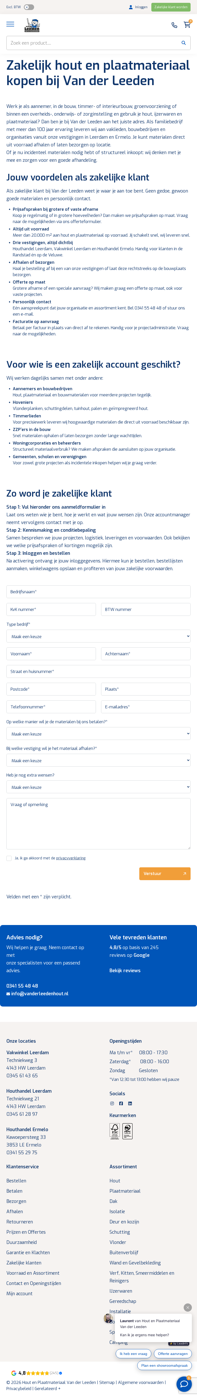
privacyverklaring (70, 858)
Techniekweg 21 (22, 1099)
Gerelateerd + (48, 1388)
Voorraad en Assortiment (33, 1273)
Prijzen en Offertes (26, 1232)
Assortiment (123, 1167)
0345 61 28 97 (21, 1114)
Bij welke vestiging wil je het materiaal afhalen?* (51, 748)
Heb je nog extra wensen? (30, 775)
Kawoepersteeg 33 (26, 1137)
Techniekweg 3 (21, 1060)
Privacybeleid (18, 1388)
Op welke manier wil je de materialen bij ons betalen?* (56, 722)
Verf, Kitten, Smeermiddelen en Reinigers (142, 1277)
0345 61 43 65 (22, 1076)
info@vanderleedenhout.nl (39, 994)
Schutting (120, 1232)
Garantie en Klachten (28, 1253)
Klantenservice (22, 1167)
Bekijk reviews (125, 971)
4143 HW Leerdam (25, 1068)
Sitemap (107, 1382)
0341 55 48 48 (22, 986)
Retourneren (19, 1222)
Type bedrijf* (18, 624)
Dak (113, 1201)
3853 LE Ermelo (23, 1145)
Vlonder (118, 1242)
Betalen (14, 1191)
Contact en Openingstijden (33, 1283)
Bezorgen (16, 1201)
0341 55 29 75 (21, 1153)
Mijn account (19, 1294)
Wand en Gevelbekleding (135, 1263)
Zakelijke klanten (23, 1263)
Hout (115, 1181)
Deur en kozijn (124, 1222)
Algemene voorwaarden (141, 1382)
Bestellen (16, 1181)
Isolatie (117, 1212)
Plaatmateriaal (125, 1191)
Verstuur (152, 873)
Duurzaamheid (21, 1242)
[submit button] (183, 43)
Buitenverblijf (124, 1253)
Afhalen (14, 1212)
